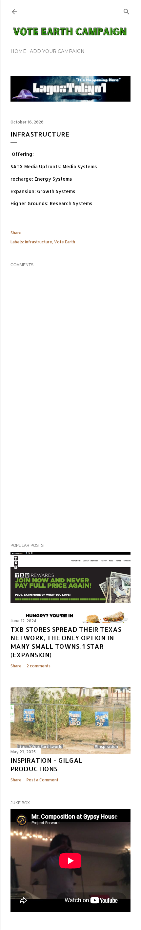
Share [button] (16, 232)
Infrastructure (38, 241)
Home (18, 51)
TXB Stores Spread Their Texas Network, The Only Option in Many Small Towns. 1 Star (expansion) (65, 642)
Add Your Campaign (57, 51)
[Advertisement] (70, 481)
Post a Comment (42, 779)
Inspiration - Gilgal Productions (46, 764)
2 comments (38, 665)
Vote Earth (64, 241)
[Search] (127, 10)
